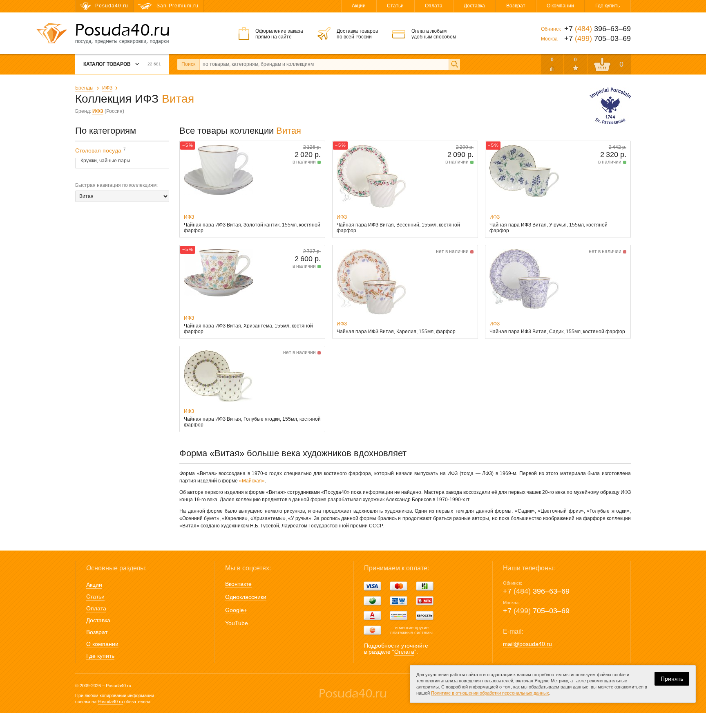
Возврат (515, 6)
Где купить (607, 6)
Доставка (474, 6)
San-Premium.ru (177, 6)
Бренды (84, 88)
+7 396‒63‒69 (536, 591)
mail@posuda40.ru (527, 644)
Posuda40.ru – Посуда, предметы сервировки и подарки (122, 34)
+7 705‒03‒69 (536, 611)
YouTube (236, 623)
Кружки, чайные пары (105, 161)
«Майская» (252, 481)
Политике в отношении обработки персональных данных (490, 693)
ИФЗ (107, 88)
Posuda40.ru (110, 701)
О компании (560, 6)
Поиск (188, 64)
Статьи (395, 6)
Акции (359, 6)
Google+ (236, 610)
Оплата (433, 6)
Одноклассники (245, 597)
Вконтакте (238, 584)
